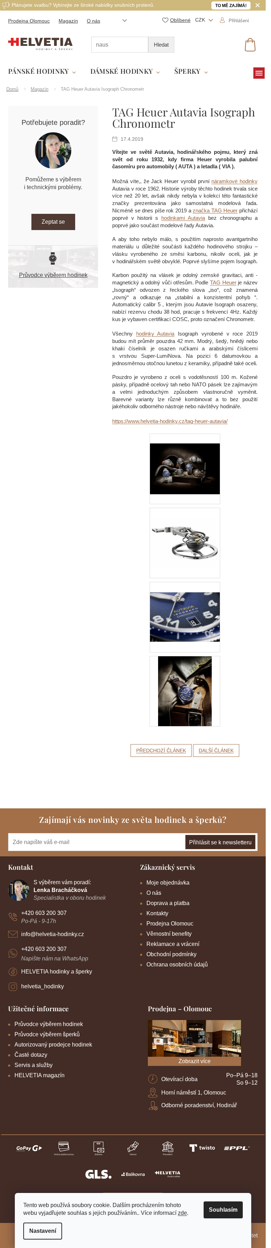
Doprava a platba (167, 903)
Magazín (68, 21)
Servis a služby (33, 1065)
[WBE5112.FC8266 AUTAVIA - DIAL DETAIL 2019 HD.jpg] (185, 606)
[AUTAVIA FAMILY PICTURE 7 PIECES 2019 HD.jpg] (185, 459)
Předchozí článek (161, 750)
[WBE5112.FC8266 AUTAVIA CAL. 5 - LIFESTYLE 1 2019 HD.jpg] (184, 690)
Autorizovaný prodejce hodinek (53, 1045)
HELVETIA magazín (39, 1075)
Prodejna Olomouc (29, 21)
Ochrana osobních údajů (177, 964)
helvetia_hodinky (42, 986)
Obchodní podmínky (171, 954)
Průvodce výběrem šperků (47, 1034)
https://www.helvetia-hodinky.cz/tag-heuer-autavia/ (170, 421)
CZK (200, 20)
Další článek (216, 750)
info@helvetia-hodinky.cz (52, 934)
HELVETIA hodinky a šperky (56, 972)
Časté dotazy (30, 1055)
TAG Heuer (223, 282)
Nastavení (42, 1231)
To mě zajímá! (231, 5)
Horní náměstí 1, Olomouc (193, 1093)
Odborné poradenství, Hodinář (199, 1105)
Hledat (161, 45)
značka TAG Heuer (215, 210)
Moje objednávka (167, 883)
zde (182, 1213)
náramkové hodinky (234, 181)
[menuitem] (42, 71)
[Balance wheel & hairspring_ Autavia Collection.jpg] (185, 532)
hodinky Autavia (155, 334)
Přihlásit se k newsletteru (220, 842)
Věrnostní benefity (169, 934)
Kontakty (157, 913)
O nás (93, 21)
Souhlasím (223, 1210)
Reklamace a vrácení (172, 944)
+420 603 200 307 (44, 913)
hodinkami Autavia (183, 218)
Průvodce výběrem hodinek (53, 275)
